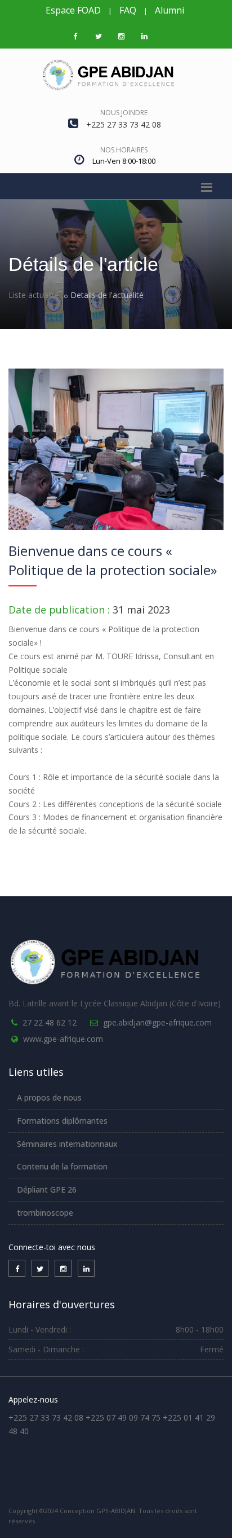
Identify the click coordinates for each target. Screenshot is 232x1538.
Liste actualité (33, 295)
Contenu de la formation (62, 1166)
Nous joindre (124, 112)
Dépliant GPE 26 (47, 1189)
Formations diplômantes (62, 1120)
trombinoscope (45, 1212)
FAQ (127, 10)
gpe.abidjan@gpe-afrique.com (157, 1022)
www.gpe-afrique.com (63, 1038)
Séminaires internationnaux (67, 1143)
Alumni (169, 10)
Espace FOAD (73, 10)
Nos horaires (124, 150)
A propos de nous (49, 1097)
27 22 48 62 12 (50, 1022)
